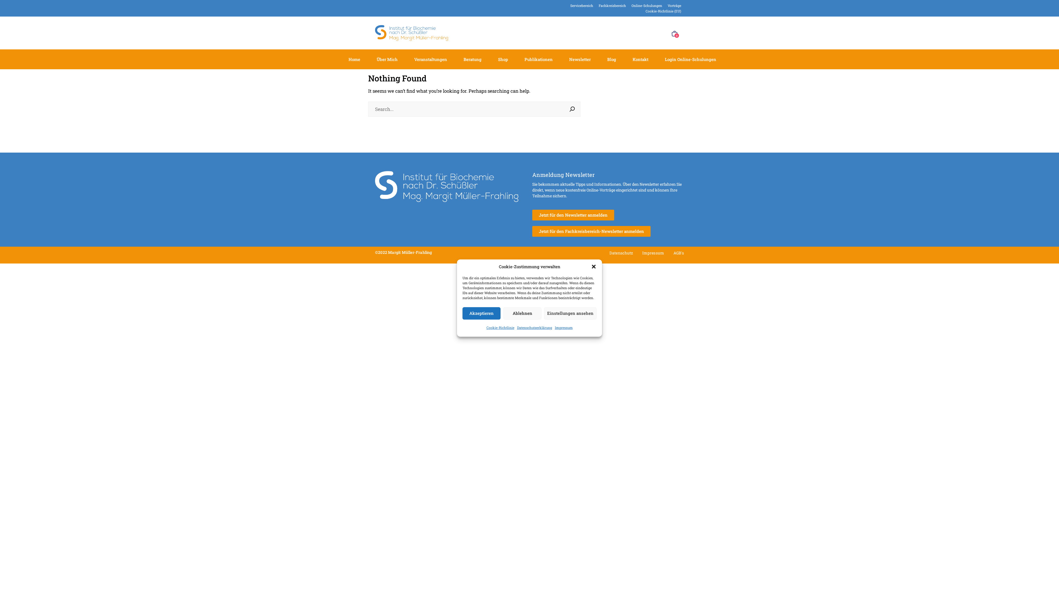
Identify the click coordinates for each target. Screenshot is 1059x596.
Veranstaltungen (430, 59)
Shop (503, 59)
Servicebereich (581, 5)
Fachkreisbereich (612, 5)
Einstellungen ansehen (570, 313)
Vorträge (674, 5)
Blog (611, 59)
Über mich (387, 59)
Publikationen (539, 59)
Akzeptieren (481, 313)
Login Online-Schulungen (690, 59)
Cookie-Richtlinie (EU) (663, 11)
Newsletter (580, 59)
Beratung (473, 59)
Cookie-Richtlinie (500, 327)
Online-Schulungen (647, 5)
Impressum (564, 327)
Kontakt (640, 59)
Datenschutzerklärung (534, 327)
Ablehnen (522, 313)
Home (354, 59)
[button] (594, 267)
